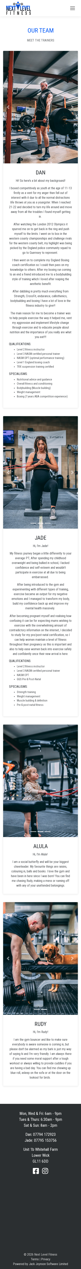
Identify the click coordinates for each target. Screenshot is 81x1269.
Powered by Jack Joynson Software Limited (40, 1264)
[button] (8, 107)
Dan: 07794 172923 (40, 1134)
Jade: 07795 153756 (41, 1140)
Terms (35, 1259)
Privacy (45, 1259)
